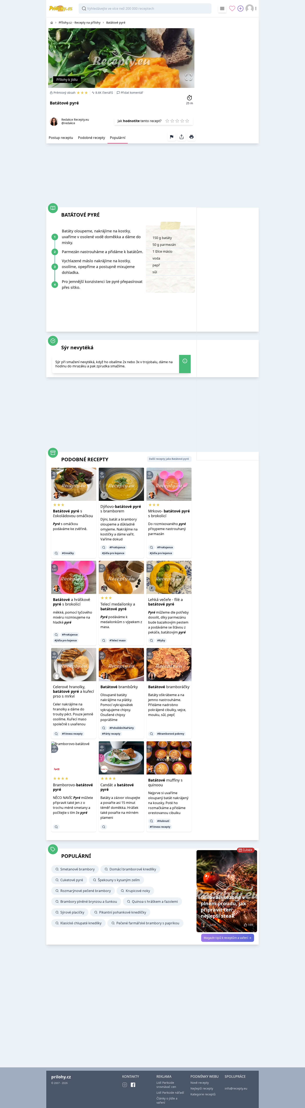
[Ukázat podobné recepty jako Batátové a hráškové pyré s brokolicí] (56, 634)
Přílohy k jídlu (67, 79)
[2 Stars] (172, 120)
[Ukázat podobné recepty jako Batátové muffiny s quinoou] (151, 821)
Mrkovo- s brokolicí (169, 513)
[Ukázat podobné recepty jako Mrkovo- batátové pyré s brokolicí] (151, 547)
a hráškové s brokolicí (71, 602)
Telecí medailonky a (117, 606)
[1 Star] (167, 120)
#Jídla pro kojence (113, 553)
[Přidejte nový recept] (240, 8)
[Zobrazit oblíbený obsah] (232, 8)
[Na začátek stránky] (296, 1099)
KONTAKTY (130, 1076)
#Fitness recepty (72, 733)
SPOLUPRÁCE (235, 1076)
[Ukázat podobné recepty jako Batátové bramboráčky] (151, 733)
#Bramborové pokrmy (170, 733)
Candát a (117, 787)
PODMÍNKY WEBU (204, 1076)
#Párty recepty (111, 733)
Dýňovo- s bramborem (120, 509)
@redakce (68, 123)
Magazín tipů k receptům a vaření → (227, 938)
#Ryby (161, 640)
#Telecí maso (118, 640)
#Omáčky (68, 553)
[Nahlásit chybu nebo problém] (171, 137)
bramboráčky (168, 686)
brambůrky (119, 686)
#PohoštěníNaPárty (122, 728)
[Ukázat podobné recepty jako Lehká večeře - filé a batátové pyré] (151, 640)
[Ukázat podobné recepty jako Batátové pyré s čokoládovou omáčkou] (56, 553)
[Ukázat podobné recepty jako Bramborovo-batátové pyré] (56, 826)
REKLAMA (163, 1076)
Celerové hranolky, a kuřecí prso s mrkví (73, 691)
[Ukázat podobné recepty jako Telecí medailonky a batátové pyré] (103, 640)
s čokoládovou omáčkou (73, 513)
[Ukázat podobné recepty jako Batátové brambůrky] (103, 728)
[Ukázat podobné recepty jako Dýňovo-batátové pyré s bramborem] (103, 547)
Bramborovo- (73, 787)
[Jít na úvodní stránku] (51, 22)
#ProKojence (117, 547)
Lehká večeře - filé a (165, 602)
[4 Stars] (182, 120)
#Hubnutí (163, 821)
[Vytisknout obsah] (191, 137)
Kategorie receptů (203, 1094)
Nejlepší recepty (201, 1088)
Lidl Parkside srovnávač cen (166, 1085)
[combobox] (145, 8)
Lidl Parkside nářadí (170, 1093)
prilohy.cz (61, 1077)
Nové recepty (199, 1083)
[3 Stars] (177, 120)
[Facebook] (133, 1084)
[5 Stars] (187, 120)
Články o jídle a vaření (166, 1100)
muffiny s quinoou (165, 782)
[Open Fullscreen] (190, 77)
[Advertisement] (227, 79)
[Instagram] (124, 1084)
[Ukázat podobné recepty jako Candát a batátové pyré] (103, 826)
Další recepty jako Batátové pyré (169, 459)
